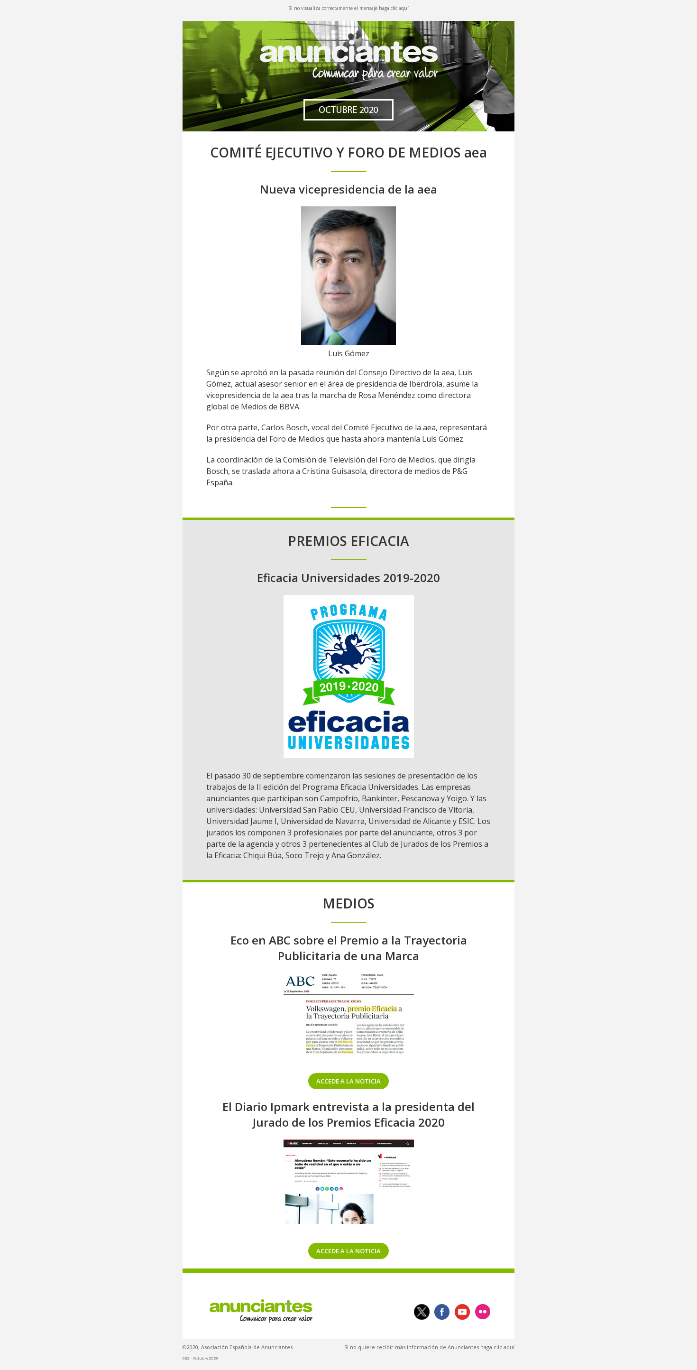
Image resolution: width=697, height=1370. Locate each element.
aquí (404, 8)
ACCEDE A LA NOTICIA (348, 1081)
